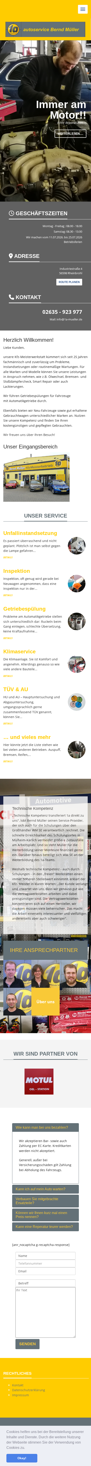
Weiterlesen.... (70, 133)
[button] (26, 1448)
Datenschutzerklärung (28, 1390)
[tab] (45, 1127)
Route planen (69, 282)
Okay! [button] (21, 1458)
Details (8, 557)
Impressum (20, 1395)
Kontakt (17, 1385)
